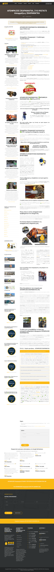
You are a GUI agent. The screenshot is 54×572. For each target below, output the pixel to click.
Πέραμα (6, 230)
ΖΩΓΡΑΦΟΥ (30, 540)
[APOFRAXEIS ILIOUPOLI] (11, 245)
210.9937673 (23, 43)
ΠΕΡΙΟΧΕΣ (29, 3)
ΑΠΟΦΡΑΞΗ (10, 549)
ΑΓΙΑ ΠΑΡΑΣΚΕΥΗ (31, 531)
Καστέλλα (6, 217)
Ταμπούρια (6, 236)
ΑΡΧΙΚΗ (16, 3)
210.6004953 (30, 67)
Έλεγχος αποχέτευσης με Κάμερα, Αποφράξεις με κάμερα (40, 113)
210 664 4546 (33, 536)
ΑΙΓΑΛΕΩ (30, 547)
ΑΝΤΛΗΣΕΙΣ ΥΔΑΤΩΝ (7, 553)
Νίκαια (6, 228)
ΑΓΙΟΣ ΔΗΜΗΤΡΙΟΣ (31, 541)
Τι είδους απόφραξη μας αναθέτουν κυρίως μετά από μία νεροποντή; (30, 379)
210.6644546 (31, 65)
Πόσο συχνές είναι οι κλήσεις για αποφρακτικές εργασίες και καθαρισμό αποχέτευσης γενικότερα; (33, 376)
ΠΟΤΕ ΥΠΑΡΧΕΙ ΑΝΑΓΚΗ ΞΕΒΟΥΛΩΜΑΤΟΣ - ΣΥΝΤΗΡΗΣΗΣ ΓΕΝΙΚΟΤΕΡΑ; (31, 370)
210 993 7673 (34, 544)
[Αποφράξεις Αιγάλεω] (12, 366)
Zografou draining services (37, 395)
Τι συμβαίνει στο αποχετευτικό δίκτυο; (26, 373)
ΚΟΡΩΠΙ (30, 536)
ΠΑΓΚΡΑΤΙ (30, 538)
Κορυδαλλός (7, 223)
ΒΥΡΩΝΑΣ (30, 535)
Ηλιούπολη (42, 202)
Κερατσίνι (6, 219)
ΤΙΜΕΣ (33, 3)
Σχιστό (6, 234)
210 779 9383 (34, 540)
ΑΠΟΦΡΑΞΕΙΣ (12, 535)
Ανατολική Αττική (19, 537)
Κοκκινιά (6, 221)
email (30, 1)
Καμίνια (6, 215)
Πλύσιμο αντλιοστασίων (11, 201)
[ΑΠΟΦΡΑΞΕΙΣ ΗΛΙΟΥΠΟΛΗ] (42, 161)
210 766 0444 (33, 533)
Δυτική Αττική (19, 543)
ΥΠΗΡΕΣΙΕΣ (25, 3)
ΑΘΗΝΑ (30, 533)
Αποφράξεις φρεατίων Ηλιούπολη (11, 88)
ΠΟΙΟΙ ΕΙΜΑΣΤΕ (20, 3)
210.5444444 (30, 66)
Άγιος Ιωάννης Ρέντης (8, 210)
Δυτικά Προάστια (19, 541)
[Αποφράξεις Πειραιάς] (12, 398)
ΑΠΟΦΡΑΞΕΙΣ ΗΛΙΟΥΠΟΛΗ (20, 1)
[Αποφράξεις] (12, 32)
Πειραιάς (6, 232)
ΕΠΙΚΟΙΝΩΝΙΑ (37, 3)
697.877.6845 (30, 46)
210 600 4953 (36, 531)
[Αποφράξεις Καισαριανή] (12, 333)
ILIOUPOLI (30, 544)
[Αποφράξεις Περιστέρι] (12, 383)
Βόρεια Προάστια (19, 539)
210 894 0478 (34, 546)
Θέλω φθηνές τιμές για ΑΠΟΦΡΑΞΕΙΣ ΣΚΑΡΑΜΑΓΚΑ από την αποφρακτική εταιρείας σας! (32, 367)
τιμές (13, 538)
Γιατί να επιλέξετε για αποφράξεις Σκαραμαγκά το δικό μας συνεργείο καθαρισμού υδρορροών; (33, 351)
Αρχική (24, 16)
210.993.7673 (37, 1)
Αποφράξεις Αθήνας (28, 16)
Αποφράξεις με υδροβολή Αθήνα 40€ (11, 65)
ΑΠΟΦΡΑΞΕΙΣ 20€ (21, 569)
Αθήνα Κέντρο (19, 535)
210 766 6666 (34, 535)
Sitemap (32, 570)
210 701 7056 (34, 538)
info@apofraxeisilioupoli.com (29, 53)
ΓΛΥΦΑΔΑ (30, 546)
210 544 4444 (33, 547)
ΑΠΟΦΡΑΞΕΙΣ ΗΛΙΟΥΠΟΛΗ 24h (38, 569)
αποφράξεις (38, 392)
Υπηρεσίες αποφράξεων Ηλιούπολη (40, 426)
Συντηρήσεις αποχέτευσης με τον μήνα (11, 135)
